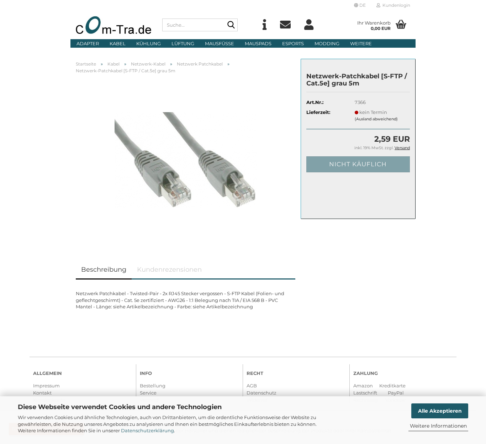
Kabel (118, 43)
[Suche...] (231, 25)
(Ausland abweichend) (376, 118)
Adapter (87, 43)
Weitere (361, 43)
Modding (327, 43)
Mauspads (258, 43)
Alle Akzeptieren (440, 411)
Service (148, 393)
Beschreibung (103, 269)
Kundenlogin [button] (395, 5)
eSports (293, 43)
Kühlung (148, 43)
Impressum (46, 385)
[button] (360, 5)
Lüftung (182, 43)
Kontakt (42, 393)
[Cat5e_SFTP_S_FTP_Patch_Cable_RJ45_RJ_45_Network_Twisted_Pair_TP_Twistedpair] (186, 159)
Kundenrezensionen (169, 269)
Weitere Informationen (438, 426)
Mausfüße (219, 43)
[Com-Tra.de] (114, 25)
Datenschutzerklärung (147, 430)
